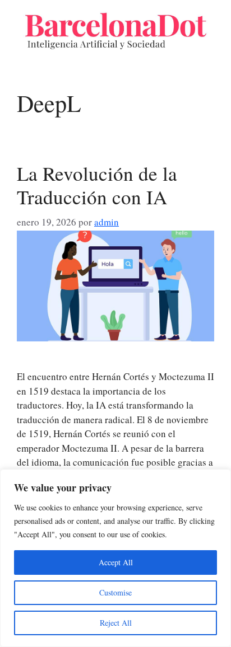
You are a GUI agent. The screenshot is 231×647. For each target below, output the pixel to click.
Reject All (116, 622)
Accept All (116, 562)
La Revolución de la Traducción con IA (97, 185)
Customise (115, 592)
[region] (115, 558)
